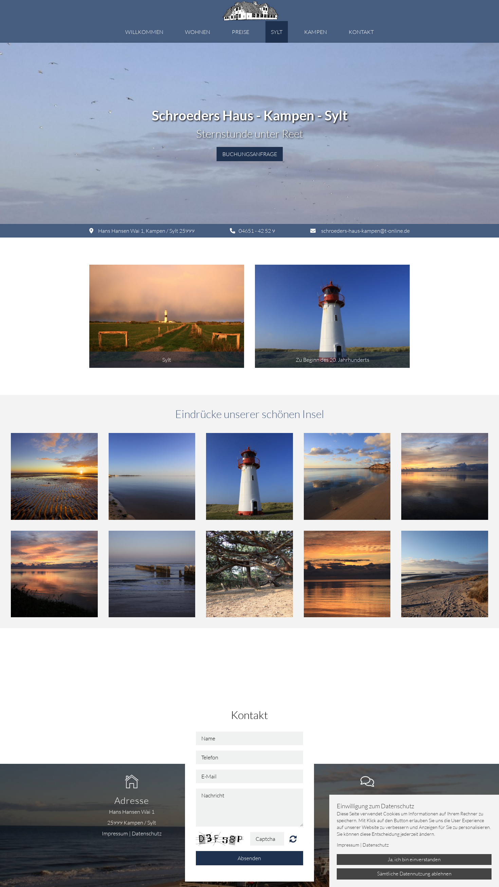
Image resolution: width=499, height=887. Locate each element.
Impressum (115, 833)
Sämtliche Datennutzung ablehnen (414, 873)
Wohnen (197, 32)
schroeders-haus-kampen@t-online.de (365, 230)
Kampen (315, 32)
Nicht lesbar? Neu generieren (293, 839)
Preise (240, 32)
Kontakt (361, 32)
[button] (166, 316)
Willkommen (144, 32)
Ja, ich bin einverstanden (414, 859)
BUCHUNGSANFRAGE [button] (249, 154)
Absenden (249, 858)
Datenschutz (147, 833)
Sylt (276, 32)
